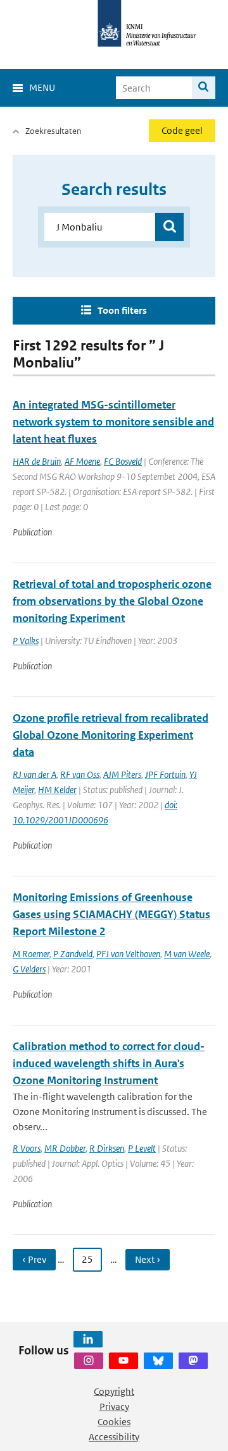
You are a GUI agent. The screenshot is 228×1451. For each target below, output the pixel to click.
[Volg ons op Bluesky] (158, 1360)
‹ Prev (34, 1259)
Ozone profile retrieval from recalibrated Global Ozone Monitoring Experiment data (110, 735)
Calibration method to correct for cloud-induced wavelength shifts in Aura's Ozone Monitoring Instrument (109, 1063)
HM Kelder (57, 790)
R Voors (27, 1148)
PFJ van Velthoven (128, 954)
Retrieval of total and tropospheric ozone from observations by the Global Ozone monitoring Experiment (112, 601)
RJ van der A (34, 774)
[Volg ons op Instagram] (89, 1360)
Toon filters (122, 310)
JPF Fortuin (165, 774)
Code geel (182, 130)
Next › (147, 1259)
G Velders (29, 969)
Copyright (114, 1391)
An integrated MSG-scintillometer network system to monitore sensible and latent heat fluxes (113, 422)
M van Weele (187, 954)
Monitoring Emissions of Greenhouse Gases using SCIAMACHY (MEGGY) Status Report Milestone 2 (111, 914)
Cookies (114, 1422)
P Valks (26, 641)
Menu (42, 87)
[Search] (203, 87)
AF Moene (82, 461)
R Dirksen (106, 1148)
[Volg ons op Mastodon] (193, 1360)
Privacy (114, 1406)
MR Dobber (65, 1148)
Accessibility (114, 1437)
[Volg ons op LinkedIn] (88, 1339)
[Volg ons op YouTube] (123, 1360)
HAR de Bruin (37, 461)
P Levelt (142, 1148)
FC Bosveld (123, 461)
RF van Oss (79, 774)
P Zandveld (72, 954)
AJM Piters (122, 774)
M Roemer (31, 954)
